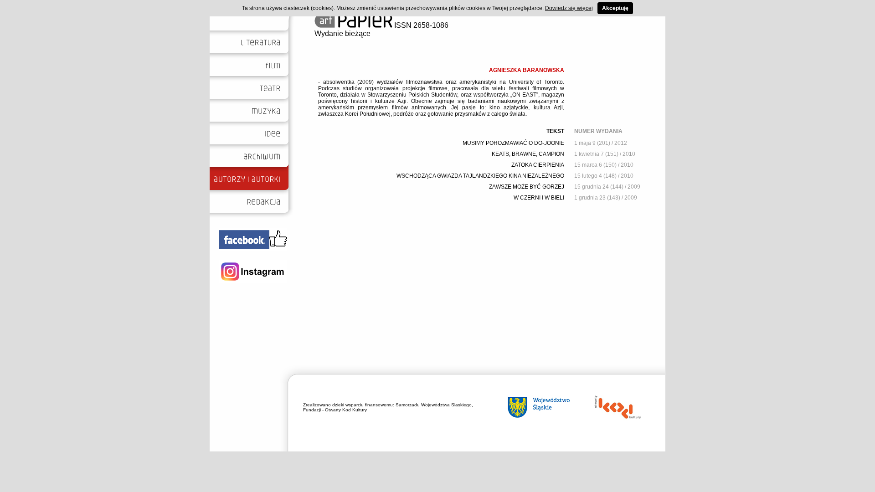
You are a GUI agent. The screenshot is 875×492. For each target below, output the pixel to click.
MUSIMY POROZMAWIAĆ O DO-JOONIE (513, 143)
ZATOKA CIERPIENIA (537, 165)
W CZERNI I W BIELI (539, 198)
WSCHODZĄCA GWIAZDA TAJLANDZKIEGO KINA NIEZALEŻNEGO (480, 176)
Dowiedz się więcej (569, 8)
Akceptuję (615, 8)
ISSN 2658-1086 (420, 25)
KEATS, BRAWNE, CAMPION (528, 154)
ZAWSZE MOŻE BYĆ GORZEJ (526, 187)
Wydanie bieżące (342, 33)
